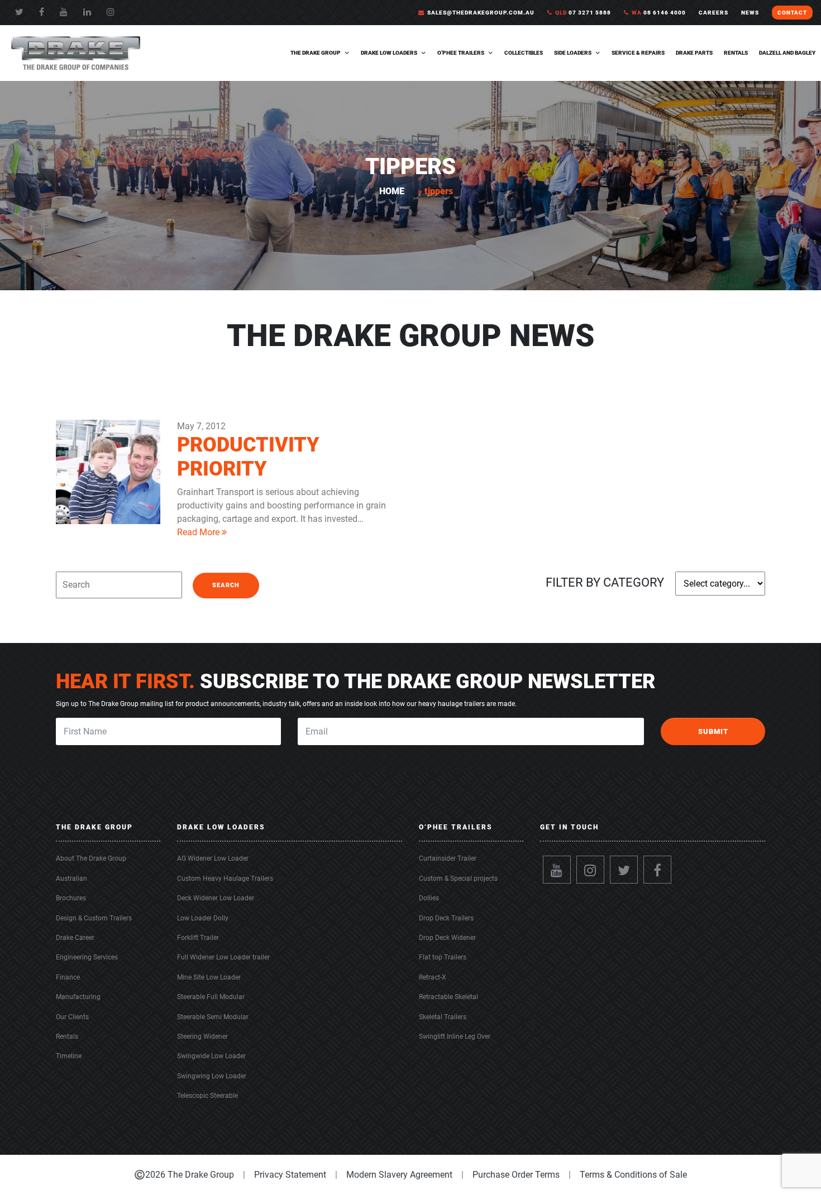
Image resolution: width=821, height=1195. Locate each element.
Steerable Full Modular (211, 997)
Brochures (71, 898)
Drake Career (75, 938)
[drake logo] (75, 52)
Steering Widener (202, 1036)
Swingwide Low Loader (211, 1056)
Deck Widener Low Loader (215, 898)
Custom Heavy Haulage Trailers (225, 878)
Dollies (429, 898)
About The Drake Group (91, 858)
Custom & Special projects (458, 878)
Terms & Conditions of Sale (633, 1174)
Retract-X (432, 977)
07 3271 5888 (583, 12)
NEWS (750, 12)
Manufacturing (78, 997)
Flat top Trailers (442, 957)
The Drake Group (315, 52)
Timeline (69, 1056)
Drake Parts (694, 52)
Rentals (736, 52)
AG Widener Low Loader (213, 858)
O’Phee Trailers (460, 52)
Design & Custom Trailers (94, 918)
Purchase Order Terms (516, 1174)
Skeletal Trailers (442, 1017)
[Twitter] (19, 12)
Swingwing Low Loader (211, 1076)
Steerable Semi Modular (213, 1017)
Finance (68, 977)
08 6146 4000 (659, 12)
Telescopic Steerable (207, 1096)
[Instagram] (590, 869)
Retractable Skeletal (448, 997)
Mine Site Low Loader (209, 977)
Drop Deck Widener (447, 938)
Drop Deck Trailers (446, 918)
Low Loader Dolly (202, 918)
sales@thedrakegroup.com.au (480, 12)
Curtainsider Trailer (447, 858)
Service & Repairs (638, 52)
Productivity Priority (248, 457)
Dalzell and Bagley (787, 52)
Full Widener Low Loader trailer (223, 957)
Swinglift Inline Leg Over (454, 1036)
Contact (792, 12)
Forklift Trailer (198, 938)
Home (391, 191)
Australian (71, 878)
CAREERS (713, 12)
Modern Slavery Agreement (399, 1174)
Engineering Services (87, 957)
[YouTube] (63, 12)
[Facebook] (41, 12)
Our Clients (72, 1017)
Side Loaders (572, 52)
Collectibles (523, 52)
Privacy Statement (290, 1174)
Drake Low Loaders (389, 52)
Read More (199, 532)
